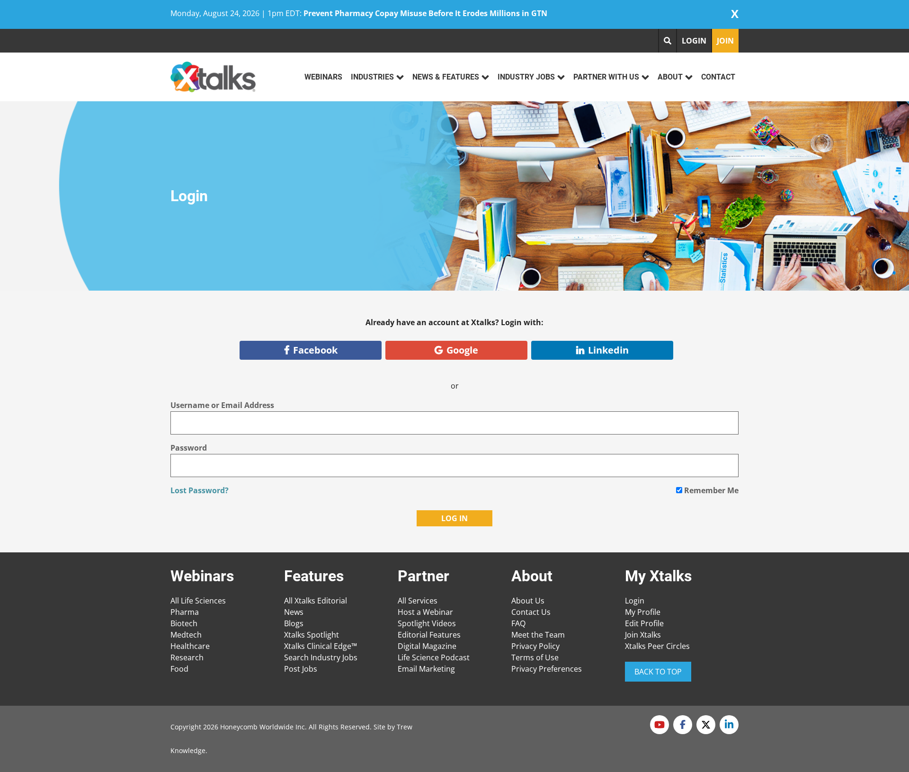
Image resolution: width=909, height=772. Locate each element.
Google (462, 350)
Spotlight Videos (427, 623)
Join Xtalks (643, 635)
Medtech (186, 635)
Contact (718, 76)
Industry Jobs (526, 76)
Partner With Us (606, 76)
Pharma (184, 612)
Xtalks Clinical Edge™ (320, 646)
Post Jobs (300, 669)
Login (634, 600)
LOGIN (694, 40)
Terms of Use (535, 657)
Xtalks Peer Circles (657, 646)
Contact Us (531, 612)
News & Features (445, 76)
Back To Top (658, 671)
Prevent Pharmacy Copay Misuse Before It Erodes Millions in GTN (425, 13)
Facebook (315, 350)
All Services (417, 600)
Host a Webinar (425, 612)
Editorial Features (429, 635)
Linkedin (608, 350)
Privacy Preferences (546, 669)
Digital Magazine (427, 646)
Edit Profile (644, 623)
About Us (527, 600)
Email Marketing (426, 669)
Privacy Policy (535, 646)
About (670, 76)
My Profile (642, 612)
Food (179, 669)
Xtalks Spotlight (311, 635)
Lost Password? (199, 490)
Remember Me (710, 490)
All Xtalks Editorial (315, 600)
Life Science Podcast (434, 657)
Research (187, 657)
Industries (372, 76)
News (293, 612)
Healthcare (190, 646)
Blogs (293, 623)
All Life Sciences (198, 600)
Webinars (323, 76)
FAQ (518, 623)
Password (188, 448)
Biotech (183, 623)
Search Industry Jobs (320, 657)
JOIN (725, 40)
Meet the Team (538, 635)
